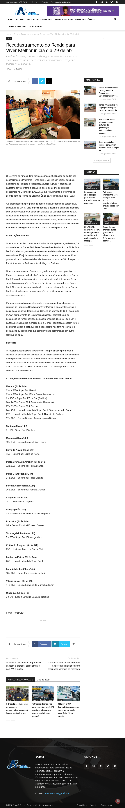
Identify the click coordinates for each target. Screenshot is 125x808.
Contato (44, 2)
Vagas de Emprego (64, 19)
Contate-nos (106, 805)
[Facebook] (96, 2)
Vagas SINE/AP (35, 26)
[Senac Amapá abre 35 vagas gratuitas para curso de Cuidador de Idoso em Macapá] (90, 108)
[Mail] (106, 2)
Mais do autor (43, 679)
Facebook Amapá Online (61, 2)
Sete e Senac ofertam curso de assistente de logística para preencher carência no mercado (64, 665)
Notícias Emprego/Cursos (39, 19)
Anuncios (94, 805)
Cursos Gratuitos (16, 26)
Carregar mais (100, 160)
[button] (115, 19)
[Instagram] (101, 2)
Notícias (20, 19)
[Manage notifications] (117, 801)
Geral (16, 34)
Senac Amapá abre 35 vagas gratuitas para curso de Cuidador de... (108, 108)
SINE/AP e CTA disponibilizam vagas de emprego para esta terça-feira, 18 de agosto (68, 710)
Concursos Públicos (85, 19)
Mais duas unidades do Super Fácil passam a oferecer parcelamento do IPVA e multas (23, 665)
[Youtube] (116, 2)
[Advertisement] (43, 153)
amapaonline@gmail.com (57, 793)
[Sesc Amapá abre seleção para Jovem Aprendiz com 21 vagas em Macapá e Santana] (90, 145)
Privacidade (82, 805)
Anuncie (35, 2)
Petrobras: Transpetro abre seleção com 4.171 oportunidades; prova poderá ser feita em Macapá (43, 710)
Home (10, 19)
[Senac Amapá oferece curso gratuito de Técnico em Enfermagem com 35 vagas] (90, 90)
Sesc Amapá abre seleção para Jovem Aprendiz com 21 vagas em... (92, 197)
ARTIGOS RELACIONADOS (20, 679)
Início (8, 34)
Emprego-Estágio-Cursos (42, 700)
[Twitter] (111, 2)
